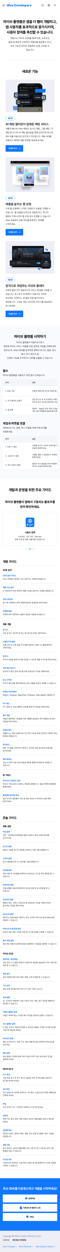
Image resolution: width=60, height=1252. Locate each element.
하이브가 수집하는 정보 (11, 781)
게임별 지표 (7, 1130)
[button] (25, 548)
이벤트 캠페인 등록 (10, 1012)
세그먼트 (6, 1089)
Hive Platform (25, 1246)
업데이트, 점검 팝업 (10, 959)
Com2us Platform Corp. (30, 1236)
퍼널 (4, 1104)
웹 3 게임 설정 (8, 940)
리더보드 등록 (8, 1038)
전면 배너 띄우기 (9, 668)
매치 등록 (6, 1053)
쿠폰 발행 (6, 997)
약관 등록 (6, 832)
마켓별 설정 (7, 611)
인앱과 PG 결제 (9, 641)
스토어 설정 (7, 858)
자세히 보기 (12, 148)
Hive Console (9, 1246)
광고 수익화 (7, 680)
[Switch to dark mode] (43, 5)
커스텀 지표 (7, 1159)
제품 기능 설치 (8, 587)
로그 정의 (6, 1074)
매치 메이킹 (7, 759)
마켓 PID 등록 (8, 885)
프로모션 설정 (8, 899)
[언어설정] (49, 5)
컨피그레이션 (8, 599)
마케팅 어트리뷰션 (10, 692)
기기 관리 (6, 986)
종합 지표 (6, 1145)
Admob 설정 (8, 914)
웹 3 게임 (6, 715)
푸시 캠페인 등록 (9, 1024)
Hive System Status (44, 1246)
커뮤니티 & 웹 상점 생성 (12, 929)
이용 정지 (6, 974)
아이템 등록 (7, 870)
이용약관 (6, 1240)
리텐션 (5, 1115)
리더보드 (6, 744)
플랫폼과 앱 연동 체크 (11, 795)
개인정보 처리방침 (19, 1240)
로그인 (5, 630)
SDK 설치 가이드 (9, 576)
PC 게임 (6, 703)
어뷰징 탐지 (7, 730)
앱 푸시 (5, 656)
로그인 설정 (7, 846)
